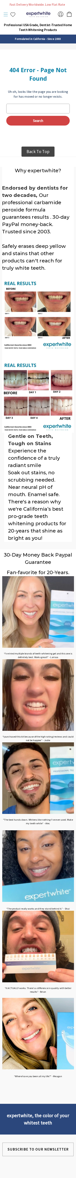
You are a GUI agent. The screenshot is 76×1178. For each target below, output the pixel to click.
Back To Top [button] (38, 151)
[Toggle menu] (6, 14)
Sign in (61, 14)
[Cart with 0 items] (69, 13)
